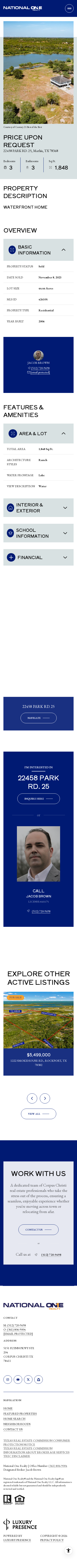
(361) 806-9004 (58, 1466)
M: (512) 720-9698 (14, 1325)
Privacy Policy (52, 1540)
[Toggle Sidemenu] (69, 8)
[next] (45, 1098)
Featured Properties (20, 1413)
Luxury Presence (17, 1540)
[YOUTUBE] (18, 1379)
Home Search (14, 1419)
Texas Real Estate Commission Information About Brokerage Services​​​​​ (36, 1450)
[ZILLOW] (38, 1379)
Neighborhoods (17, 1424)
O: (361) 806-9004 (14, 1329)
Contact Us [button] (13, 1429)
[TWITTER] (28, 1379)
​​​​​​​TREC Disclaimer (16, 1456)
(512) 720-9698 (40, 368)
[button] (38, 1229)
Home (8, 1408)
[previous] (32, 1098)
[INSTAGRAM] (7, 1379)
